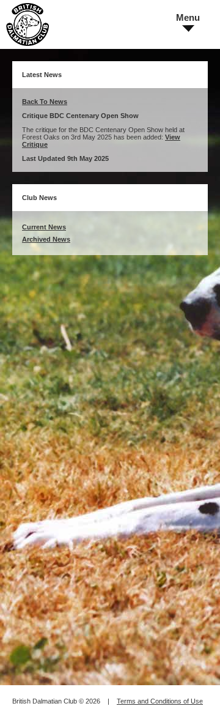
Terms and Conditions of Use (160, 701)
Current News (44, 227)
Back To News (44, 101)
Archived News (46, 239)
